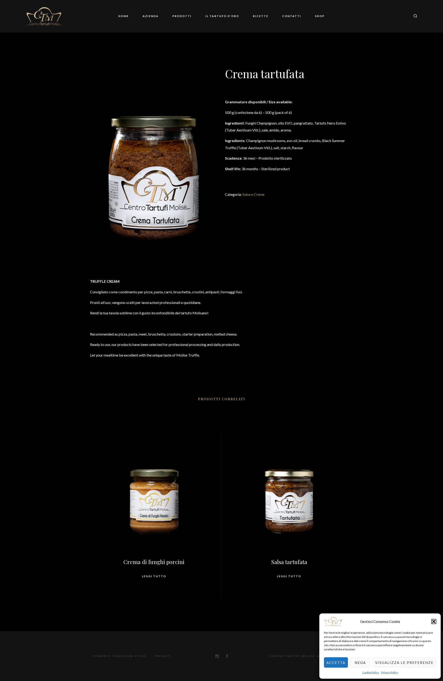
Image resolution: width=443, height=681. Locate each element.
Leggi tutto (154, 576)
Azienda (151, 16)
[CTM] (44, 16)
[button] (433, 621)
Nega (360, 662)
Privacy (163, 656)
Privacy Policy (389, 672)
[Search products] (413, 16)
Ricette (260, 16)
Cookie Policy (370, 672)
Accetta (335, 662)
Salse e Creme (253, 194)
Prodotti (182, 16)
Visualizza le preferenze (404, 662)
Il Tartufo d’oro (222, 16)
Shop (320, 16)
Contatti (291, 16)
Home (123, 16)
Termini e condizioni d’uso (119, 656)
